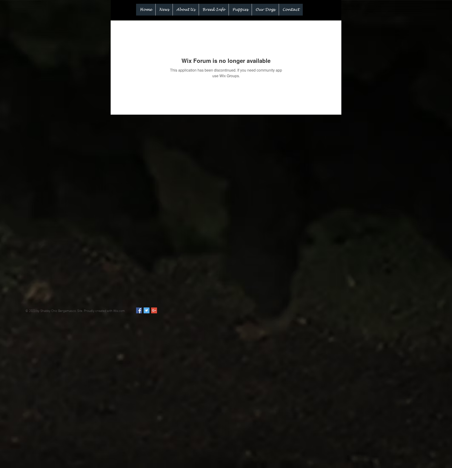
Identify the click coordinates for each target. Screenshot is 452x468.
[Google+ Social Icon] (154, 310)
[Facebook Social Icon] (139, 310)
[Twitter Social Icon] (146, 310)
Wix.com (119, 311)
